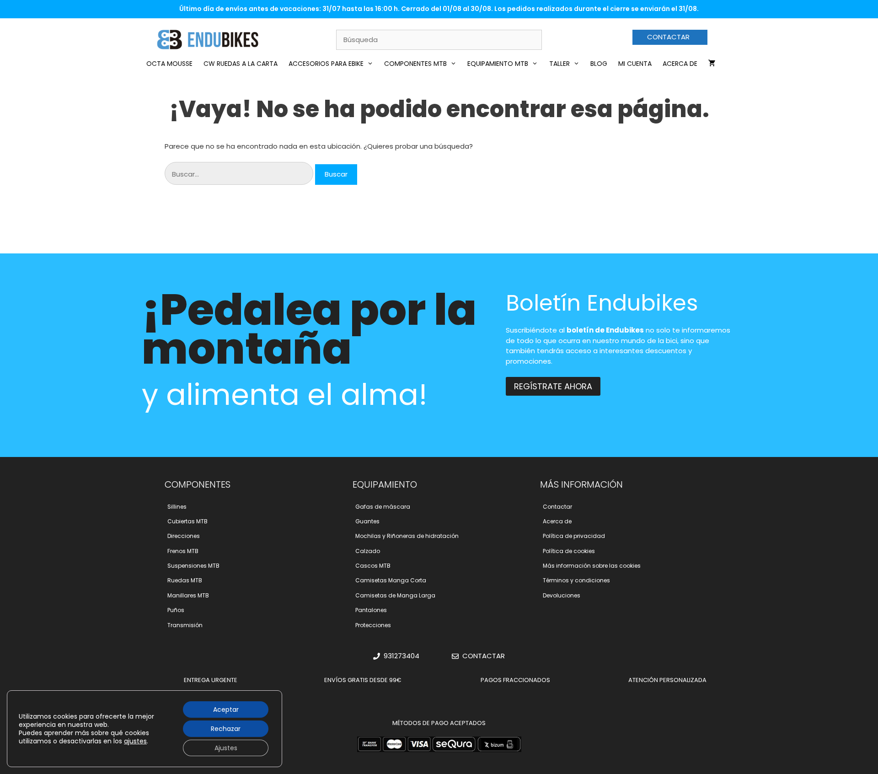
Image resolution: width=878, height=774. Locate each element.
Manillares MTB (188, 595)
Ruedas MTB (184, 580)
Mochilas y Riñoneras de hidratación (407, 536)
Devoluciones (561, 595)
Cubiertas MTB (187, 521)
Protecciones (373, 625)
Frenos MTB (182, 551)
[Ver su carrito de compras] (712, 63)
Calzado (367, 551)
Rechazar (226, 728)
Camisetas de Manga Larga (395, 595)
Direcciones (183, 536)
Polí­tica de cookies (569, 551)
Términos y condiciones (576, 580)
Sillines (177, 507)
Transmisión (185, 625)
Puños (175, 610)
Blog (598, 63)
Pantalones (371, 610)
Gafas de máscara (382, 507)
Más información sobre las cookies (592, 566)
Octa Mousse (169, 63)
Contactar (557, 507)
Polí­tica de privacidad (574, 536)
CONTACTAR (668, 37)
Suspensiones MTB (193, 566)
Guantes (367, 521)
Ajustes (225, 747)
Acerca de (680, 63)
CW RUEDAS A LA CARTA (240, 63)
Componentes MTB (415, 63)
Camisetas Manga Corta (390, 580)
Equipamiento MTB (497, 63)
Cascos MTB (373, 566)
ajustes (135, 741)
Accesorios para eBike (326, 63)
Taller (559, 63)
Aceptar (226, 709)
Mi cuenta (635, 63)
